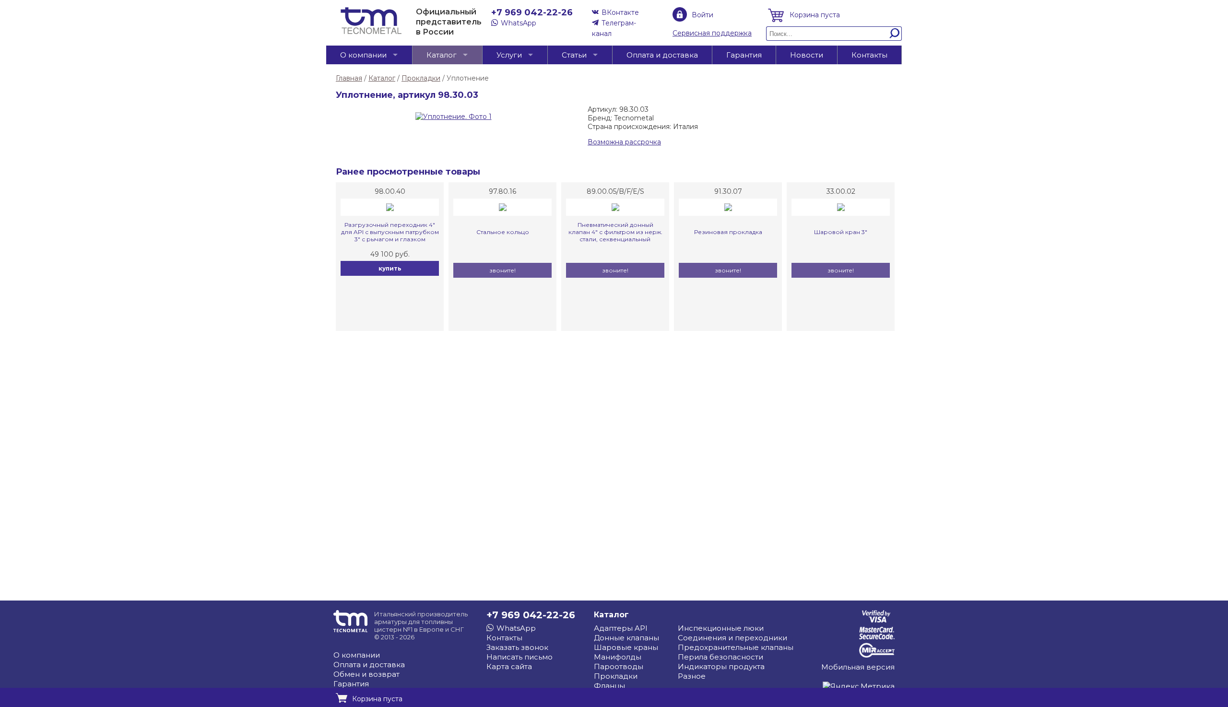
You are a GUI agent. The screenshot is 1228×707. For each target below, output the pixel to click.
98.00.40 (390, 191)
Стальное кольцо (502, 232)
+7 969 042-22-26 (532, 12)
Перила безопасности (720, 656)
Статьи (574, 54)
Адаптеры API (621, 628)
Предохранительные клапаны (735, 647)
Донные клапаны (626, 637)
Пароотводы (618, 666)
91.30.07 (728, 191)
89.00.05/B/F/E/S (615, 191)
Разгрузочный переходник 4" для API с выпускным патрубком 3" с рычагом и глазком (390, 232)
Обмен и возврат (366, 674)
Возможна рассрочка (624, 142)
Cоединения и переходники (732, 637)
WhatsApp (518, 23)
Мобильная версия (858, 667)
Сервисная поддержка (712, 33)
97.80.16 (502, 191)
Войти (702, 15)
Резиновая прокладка (728, 232)
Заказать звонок (517, 647)
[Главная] (371, 31)
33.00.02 (841, 191)
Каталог (441, 54)
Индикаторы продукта (721, 666)
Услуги (509, 54)
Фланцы (609, 685)
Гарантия (744, 54)
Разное (692, 676)
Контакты (869, 54)
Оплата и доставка (662, 54)
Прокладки (616, 676)
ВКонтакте (620, 12)
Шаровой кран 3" (840, 232)
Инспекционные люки (721, 628)
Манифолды (617, 656)
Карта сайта (509, 666)
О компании (363, 54)
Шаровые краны (626, 647)
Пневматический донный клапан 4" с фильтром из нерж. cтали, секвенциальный (615, 232)
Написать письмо (519, 656)
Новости (806, 54)
